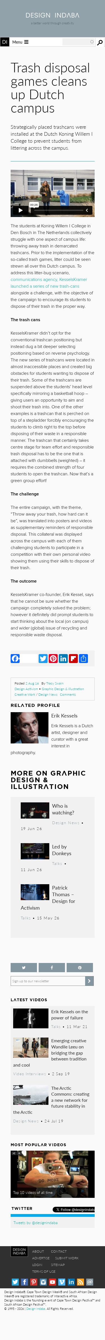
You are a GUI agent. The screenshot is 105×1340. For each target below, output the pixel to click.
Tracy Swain (55, 683)
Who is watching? (63, 809)
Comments (68, 694)
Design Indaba (35, 1308)
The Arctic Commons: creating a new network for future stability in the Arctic (51, 1100)
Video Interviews (29, 1073)
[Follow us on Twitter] (24, 967)
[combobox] (78, 42)
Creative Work (25, 694)
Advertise (41, 1258)
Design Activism (26, 688)
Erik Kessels (64, 715)
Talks (57, 863)
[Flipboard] (73, 658)
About (38, 1251)
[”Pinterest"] (80, 967)
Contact (59, 1251)
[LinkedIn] (63, 658)
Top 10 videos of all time (33, 1192)
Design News (47, 694)
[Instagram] (43, 1282)
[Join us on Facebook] (52, 967)
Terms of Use (43, 1271)
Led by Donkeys (61, 850)
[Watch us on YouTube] (52, 1282)
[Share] (83, 658)
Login (37, 1264)
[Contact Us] (89, 1282)
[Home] (52, 16)
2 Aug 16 (32, 683)
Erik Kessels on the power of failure (69, 1014)
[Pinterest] (53, 658)
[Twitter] (43, 658)
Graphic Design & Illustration (63, 688)
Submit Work (67, 1258)
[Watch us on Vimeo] (61, 1282)
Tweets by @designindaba (35, 1222)
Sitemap (58, 1264)
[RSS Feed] (80, 1282)
